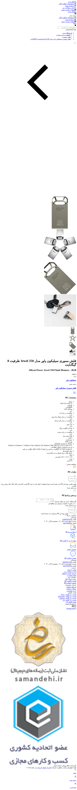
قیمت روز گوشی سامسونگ (67, 596)
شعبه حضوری (71, 575)
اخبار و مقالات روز (70, 571)
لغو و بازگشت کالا (70, 581)
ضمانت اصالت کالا (70, 583)
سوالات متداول (71, 589)
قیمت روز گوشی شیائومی (67, 598)
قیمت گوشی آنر (71, 602)
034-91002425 (67, 519)
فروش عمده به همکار (69, 573)
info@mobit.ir (67, 523)
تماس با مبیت (71, 570)
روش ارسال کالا (70, 579)
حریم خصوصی (71, 591)
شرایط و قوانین (71, 587)
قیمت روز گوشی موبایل (68, 594)
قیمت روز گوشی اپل (69, 600)
